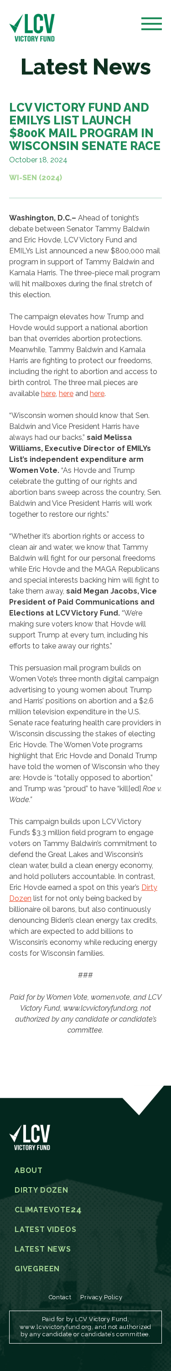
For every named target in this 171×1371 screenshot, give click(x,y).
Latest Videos (45, 1230)
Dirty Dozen (41, 1190)
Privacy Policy (101, 1297)
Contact (60, 1297)
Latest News (43, 1249)
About (29, 1171)
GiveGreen (37, 1269)
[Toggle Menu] (151, 26)
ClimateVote (48, 1210)
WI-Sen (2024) (35, 177)
